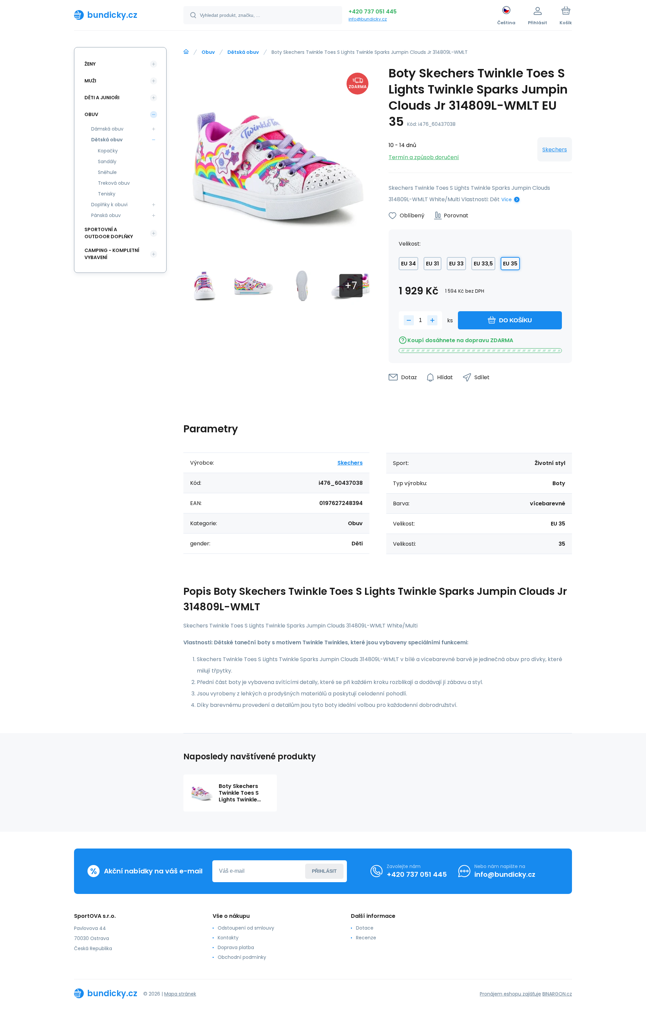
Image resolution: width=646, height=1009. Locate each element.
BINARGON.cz (557, 993)
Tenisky (106, 193)
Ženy (90, 64)
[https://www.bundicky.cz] (186, 52)
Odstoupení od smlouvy (246, 928)
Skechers (554, 149)
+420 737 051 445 (373, 11)
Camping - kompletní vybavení (111, 254)
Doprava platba (236, 947)
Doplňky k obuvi (109, 204)
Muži (90, 80)
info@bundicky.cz (368, 19)
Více (506, 199)
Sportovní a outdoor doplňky (108, 233)
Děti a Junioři (101, 97)
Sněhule (107, 172)
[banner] (120, 15)
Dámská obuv (107, 128)
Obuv (208, 52)
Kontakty (228, 937)
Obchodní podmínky (242, 957)
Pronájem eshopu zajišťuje (510, 993)
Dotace (364, 928)
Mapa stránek (180, 993)
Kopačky (108, 150)
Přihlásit (324, 871)
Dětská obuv (243, 52)
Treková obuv (114, 183)
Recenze (366, 937)
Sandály (107, 161)
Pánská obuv (106, 215)
